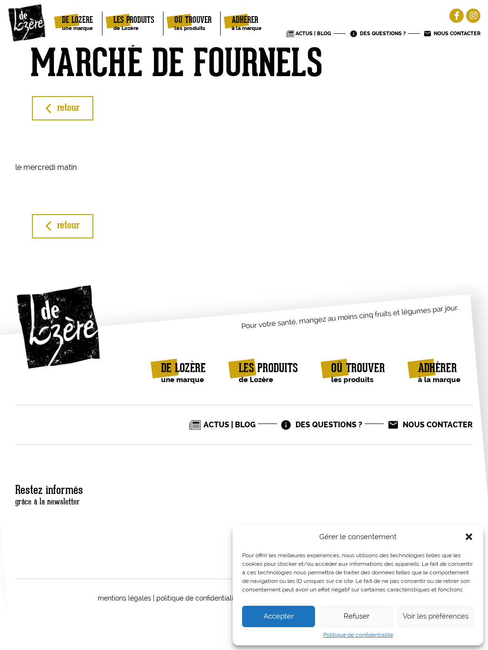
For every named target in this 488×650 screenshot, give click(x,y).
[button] (469, 537)
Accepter (279, 616)
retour (68, 108)
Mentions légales (124, 598)
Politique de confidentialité (358, 635)
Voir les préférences (435, 616)
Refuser (356, 616)
